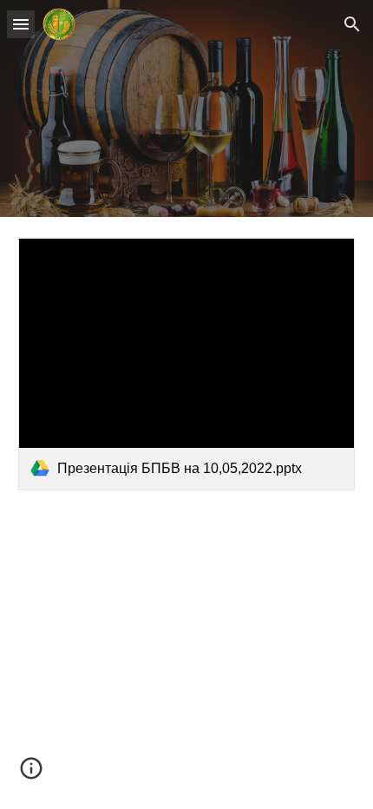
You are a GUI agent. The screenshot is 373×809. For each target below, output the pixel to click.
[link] (187, 364)
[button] (21, 24)
